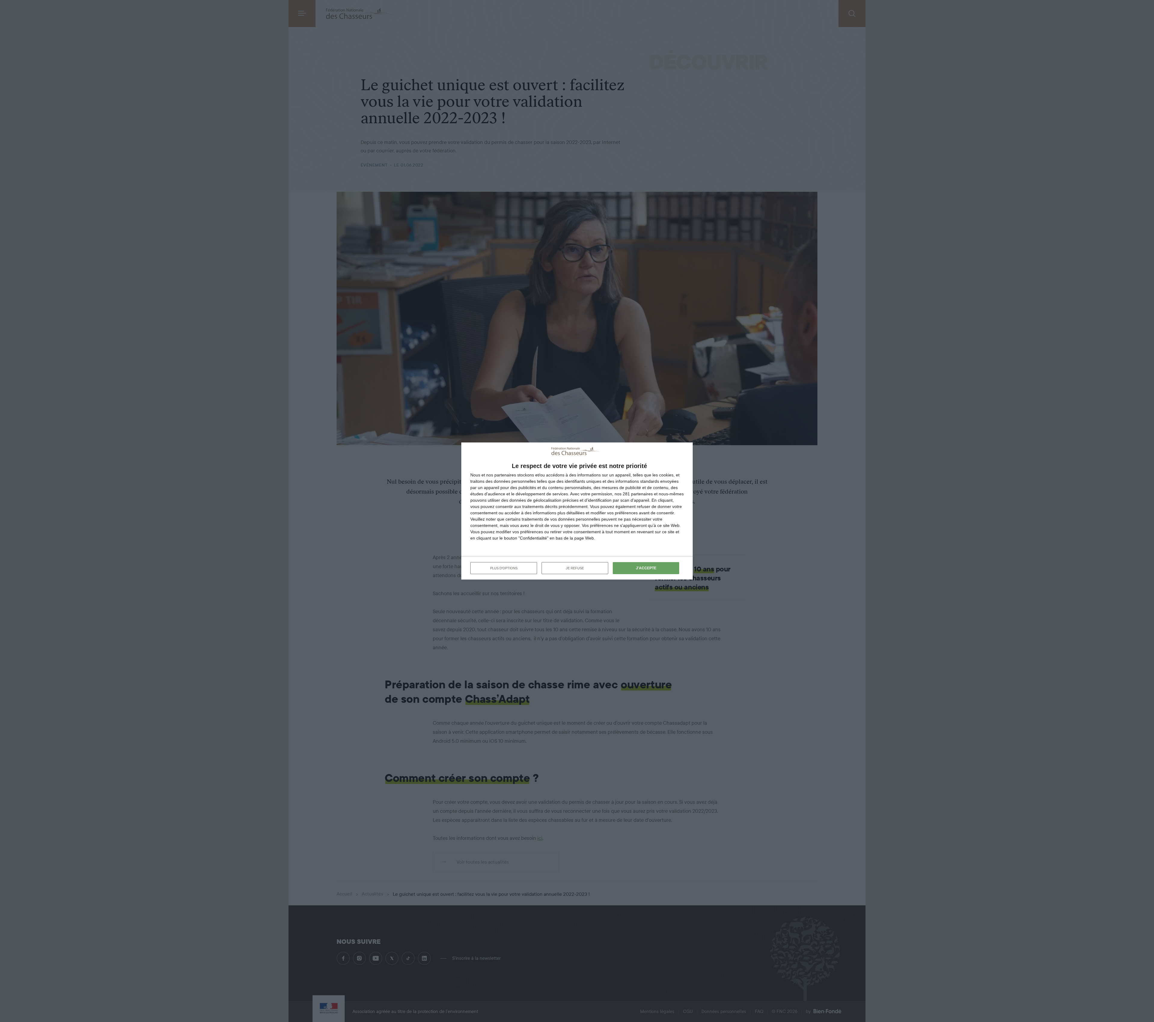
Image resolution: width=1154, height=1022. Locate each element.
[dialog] (577, 511)
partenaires (505, 475)
